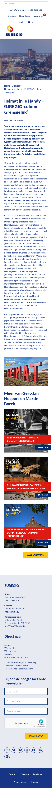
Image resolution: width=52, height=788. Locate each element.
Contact (13, 774)
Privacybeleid (19, 782)
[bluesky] (13, 750)
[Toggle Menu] (46, 32)
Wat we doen (10, 651)
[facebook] (7, 750)
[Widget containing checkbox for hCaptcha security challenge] (25, 723)
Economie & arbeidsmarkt (16, 665)
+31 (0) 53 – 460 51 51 (15, 608)
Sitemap (35, 782)
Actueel (8, 645)
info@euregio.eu (11, 611)
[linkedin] (40, 750)
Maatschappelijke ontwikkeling (18, 668)
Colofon (25, 774)
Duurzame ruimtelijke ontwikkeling (20, 662)
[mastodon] (20, 750)
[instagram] (27, 750)
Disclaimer (38, 774)
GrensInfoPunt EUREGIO (16, 657)
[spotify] (7, 756)
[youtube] (33, 750)
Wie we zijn (9, 648)
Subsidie (8, 654)
